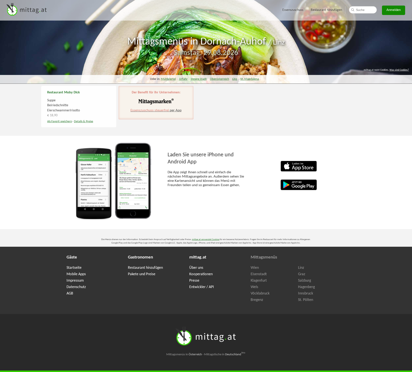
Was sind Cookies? (399, 70)
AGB (70, 293)
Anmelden (393, 10)
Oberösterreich (219, 79)
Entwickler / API (201, 287)
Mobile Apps (76, 274)
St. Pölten (305, 300)
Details (83, 121)
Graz (301, 274)
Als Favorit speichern (59, 121)
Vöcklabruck (260, 293)
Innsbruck (305, 293)
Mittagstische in (224, 354)
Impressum (75, 280)
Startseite (74, 268)
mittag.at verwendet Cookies (205, 239)
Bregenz (257, 300)
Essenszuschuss (292, 10)
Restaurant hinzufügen (326, 10)
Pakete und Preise (141, 274)
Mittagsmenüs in (184, 354)
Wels (254, 287)
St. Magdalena (249, 79)
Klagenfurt (259, 280)
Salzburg (304, 280)
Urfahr (183, 79)
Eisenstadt (259, 274)
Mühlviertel (168, 79)
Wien (255, 268)
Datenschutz (76, 287)
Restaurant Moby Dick (63, 92)
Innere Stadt (199, 79)
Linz (279, 42)
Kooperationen (201, 274)
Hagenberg (306, 287)
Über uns (196, 268)
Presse (194, 280)
